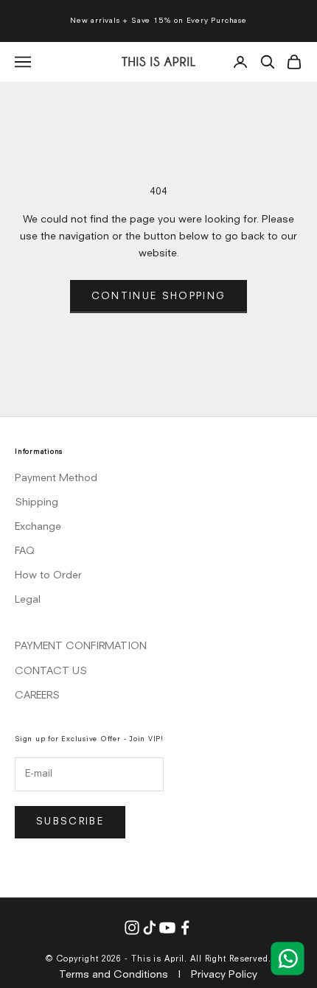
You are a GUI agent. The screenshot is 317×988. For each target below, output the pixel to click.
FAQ (25, 551)
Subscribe (70, 822)
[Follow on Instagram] (132, 927)
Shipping (36, 502)
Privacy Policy (224, 975)
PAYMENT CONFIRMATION (81, 646)
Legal (28, 600)
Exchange (38, 527)
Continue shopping (158, 296)
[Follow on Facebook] (185, 927)
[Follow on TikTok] (149, 927)
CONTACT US (51, 671)
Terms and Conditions (113, 975)
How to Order (48, 575)
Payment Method (56, 478)
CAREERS (37, 695)
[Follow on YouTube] (167, 927)
